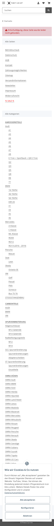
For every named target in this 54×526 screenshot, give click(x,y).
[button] (38, 3)
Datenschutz (11, 55)
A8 (10, 154)
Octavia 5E (13, 269)
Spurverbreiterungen (18, 353)
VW (6, 273)
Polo (10, 285)
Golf (10, 277)
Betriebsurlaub (12, 50)
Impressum (10, 90)
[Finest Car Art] (15, 3)
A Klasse (12, 225)
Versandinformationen (15, 80)
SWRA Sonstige (12, 443)
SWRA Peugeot (12, 427)
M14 (11, 345)
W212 (11, 241)
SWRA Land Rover (13, 399)
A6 (10, 146)
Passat (12, 281)
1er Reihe (13, 190)
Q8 (10, 174)
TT (10, 182)
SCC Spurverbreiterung (16, 349)
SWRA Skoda (11, 439)
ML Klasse (13, 233)
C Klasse (12, 229)
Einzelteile (13, 369)
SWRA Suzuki (11, 451)
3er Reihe (13, 194)
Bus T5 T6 (13, 293)
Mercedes (9, 221)
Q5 (10, 170)
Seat (7, 257)
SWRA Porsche (12, 431)
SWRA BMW (10, 383)
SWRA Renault (11, 435)
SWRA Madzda (12, 407)
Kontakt (8, 65)
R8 (10, 178)
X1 (10, 206)
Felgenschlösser (12, 325)
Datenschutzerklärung (15, 493)
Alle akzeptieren (27, 500)
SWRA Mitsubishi (13, 419)
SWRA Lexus (10, 403)
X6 (10, 217)
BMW (7, 186)
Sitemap (9, 75)
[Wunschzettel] (43, 3)
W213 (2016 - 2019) (17, 245)
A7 (10, 150)
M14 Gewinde (15, 333)
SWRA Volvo (10, 463)
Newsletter (10, 85)
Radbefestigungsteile (15, 337)
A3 (10, 134)
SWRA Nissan (11, 423)
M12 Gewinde (15, 329)
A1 (10, 130)
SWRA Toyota (11, 455)
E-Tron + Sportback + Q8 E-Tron (23, 158)
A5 (10, 142)
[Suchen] (48, 10)
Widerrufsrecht (12, 95)
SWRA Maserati (12, 411)
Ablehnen (27, 516)
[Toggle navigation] (3, 1)
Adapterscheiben (17, 357)
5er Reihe (13, 198)
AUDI (7, 307)
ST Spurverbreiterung (15, 361)
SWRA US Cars (11, 459)
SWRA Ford (10, 387)
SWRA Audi (10, 379)
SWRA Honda (11, 391)
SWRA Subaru (11, 447)
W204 (11, 237)
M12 (11, 341)
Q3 (10, 166)
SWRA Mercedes (12, 415)
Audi (7, 126)
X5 (10, 214)
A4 (10, 138)
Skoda (8, 265)
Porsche (9, 249)
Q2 (10, 162)
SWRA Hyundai (12, 395)
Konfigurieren (27, 508)
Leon (11, 261)
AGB (7, 60)
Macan (12, 253)
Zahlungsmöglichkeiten (16, 70)
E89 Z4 (12, 202)
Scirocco (12, 289)
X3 (10, 210)
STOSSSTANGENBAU (14, 297)
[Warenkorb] (49, 3)
